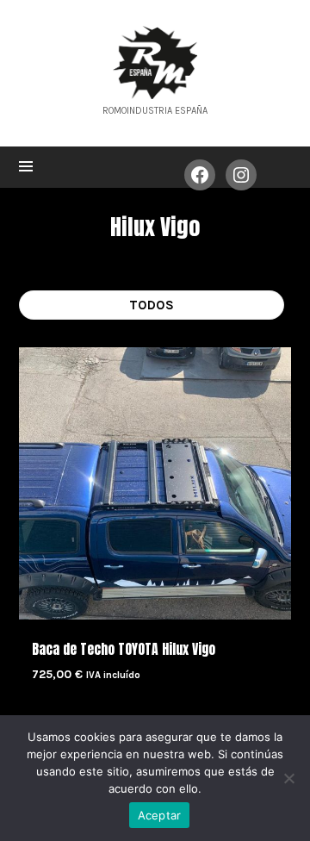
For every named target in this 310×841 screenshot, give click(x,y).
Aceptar (160, 815)
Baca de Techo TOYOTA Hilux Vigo (123, 649)
